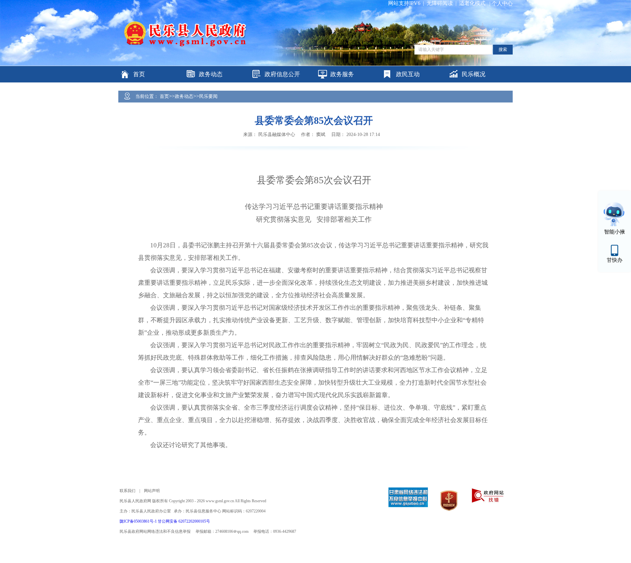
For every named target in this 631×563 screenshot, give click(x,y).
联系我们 (127, 490)
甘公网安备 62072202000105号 (184, 521)
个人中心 (502, 3)
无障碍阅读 (440, 3)
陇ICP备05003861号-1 (139, 521)
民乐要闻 (208, 96)
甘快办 (614, 260)
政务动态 (184, 96)
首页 (164, 96)
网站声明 (152, 490)
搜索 (503, 49)
